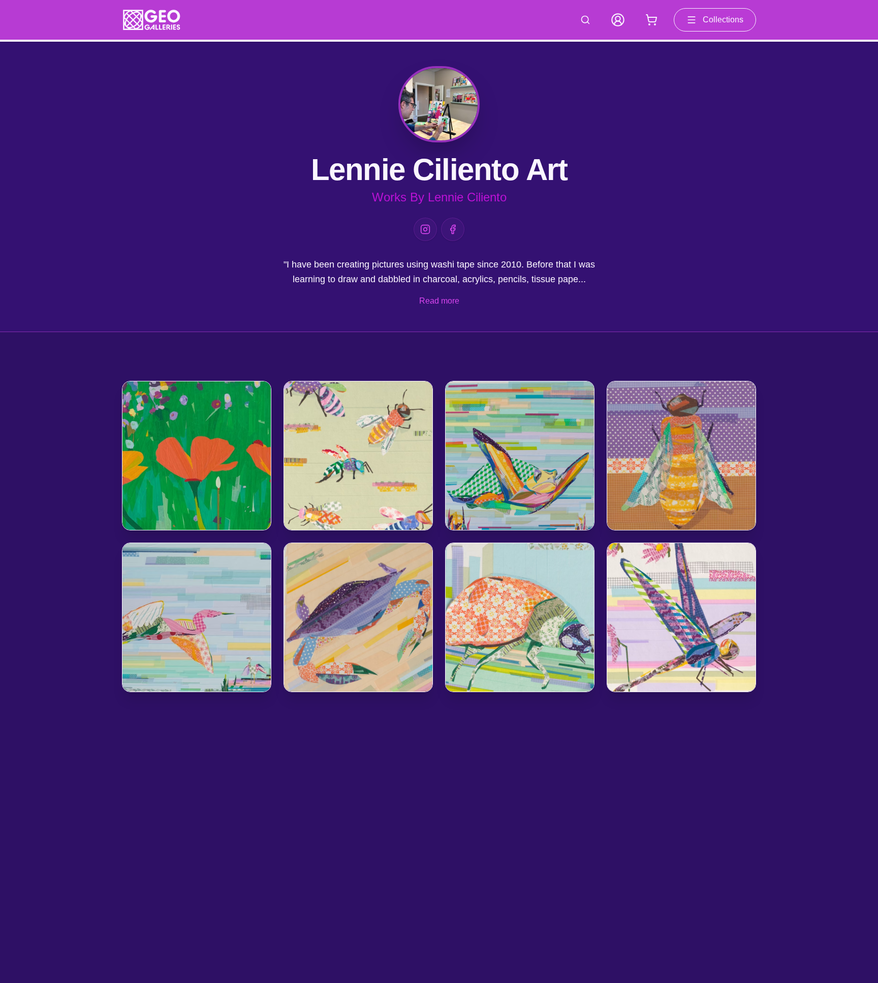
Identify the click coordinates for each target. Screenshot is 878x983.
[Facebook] (452, 229)
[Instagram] (425, 229)
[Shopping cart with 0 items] (651, 20)
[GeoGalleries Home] (151, 20)
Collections (723, 19)
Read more (439, 300)
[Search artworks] (585, 20)
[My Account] (618, 20)
